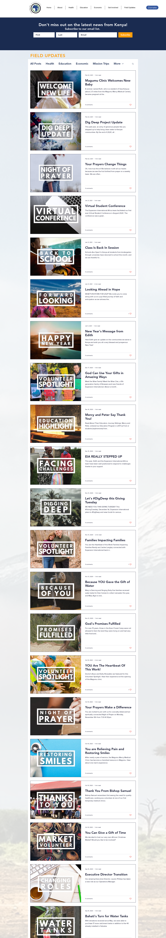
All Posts (35, 63)
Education (65, 63)
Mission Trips (101, 63)
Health (50, 63)
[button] (133, 64)
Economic (82, 63)
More (117, 63)
